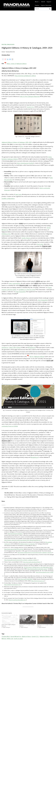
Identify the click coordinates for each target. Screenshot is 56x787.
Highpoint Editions (45, 636)
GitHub (16, 426)
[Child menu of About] (37, 2)
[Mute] (50, 407)
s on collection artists (29, 289)
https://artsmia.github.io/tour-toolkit (44, 572)
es (51, 287)
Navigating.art (31, 347)
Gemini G (29, 107)
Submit (43, 1)
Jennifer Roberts (26, 238)
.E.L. (33, 107)
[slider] (27, 407)
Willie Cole (10, 638)
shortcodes (40, 244)
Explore (37, 5)
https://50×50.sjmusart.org (37, 581)
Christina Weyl (6, 55)
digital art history (26, 636)
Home (3, 51)
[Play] (3, 407)
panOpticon (5, 347)
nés (39, 96)
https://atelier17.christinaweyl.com (12, 584)
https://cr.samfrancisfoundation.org (17, 600)
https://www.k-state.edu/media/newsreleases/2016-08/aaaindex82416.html (22, 540)
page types (18, 194)
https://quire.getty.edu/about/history (31, 562)
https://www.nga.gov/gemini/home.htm (13, 549)
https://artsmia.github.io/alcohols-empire (37, 569)
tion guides (13, 289)
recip (48, 287)
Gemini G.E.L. (35, 636)
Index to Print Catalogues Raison (29, 96)
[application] (28, 396)
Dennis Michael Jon (15, 636)
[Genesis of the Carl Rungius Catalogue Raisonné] (27, 619)
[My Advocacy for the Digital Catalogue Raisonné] (45, 619)
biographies (22, 291)
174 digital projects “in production (27, 544)
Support (49, 1)
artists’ (17, 291)
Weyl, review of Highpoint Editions (16, 63)
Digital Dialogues (8, 44)
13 (22, 299)
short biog (41, 300)
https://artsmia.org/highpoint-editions (25, 76)
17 (13, 471)
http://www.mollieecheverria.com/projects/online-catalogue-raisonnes (35, 552)
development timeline (27, 163)
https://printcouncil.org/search (15, 533)
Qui (21, 146)
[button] (28, 395)
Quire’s (19, 163)
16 (49, 457)
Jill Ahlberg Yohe (6, 234)
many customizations (15, 283)
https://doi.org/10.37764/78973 (25, 579)
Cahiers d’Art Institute (15, 347)
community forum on (8, 426)
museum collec (6, 289)
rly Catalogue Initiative (11, 159)
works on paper (18, 638)
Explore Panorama (46, 5)
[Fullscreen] (52, 407)
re (22, 146)
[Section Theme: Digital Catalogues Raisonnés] (10, 619)
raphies (46, 300)
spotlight (21, 289)
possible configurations (8, 198)
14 (36, 347)
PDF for (37, 356)
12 (17, 293)
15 (42, 450)
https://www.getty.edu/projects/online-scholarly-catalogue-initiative (20, 560)
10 (47, 219)
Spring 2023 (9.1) (10, 51)
